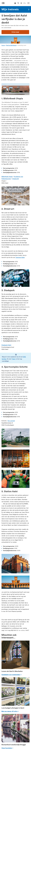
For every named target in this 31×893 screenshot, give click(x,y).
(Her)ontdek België (11, 45)
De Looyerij (11, 420)
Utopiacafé (15, 178)
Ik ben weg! (15, 32)
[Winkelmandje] (21, 3)
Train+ (13, 359)
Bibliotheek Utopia (7, 176)
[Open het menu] (28, 3)
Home (3, 45)
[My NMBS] (15, 3)
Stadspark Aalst (6, 345)
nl (24, 3)
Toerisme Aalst (20, 257)
